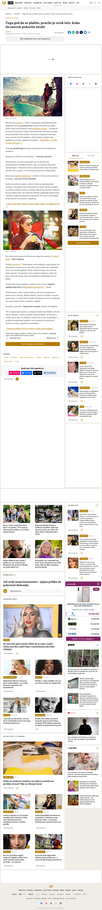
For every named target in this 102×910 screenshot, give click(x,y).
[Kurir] (14, 894)
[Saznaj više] (97, 645)
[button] (59, 32)
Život (17, 361)
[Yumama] (77, 894)
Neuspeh (47, 357)
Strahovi (14, 357)
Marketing (37, 898)
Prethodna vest (15, 338)
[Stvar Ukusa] (86, 894)
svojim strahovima (22, 176)
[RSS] (89, 83)
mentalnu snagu (39, 128)
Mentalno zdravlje (27, 357)
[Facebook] (71, 83)
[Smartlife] (60, 894)
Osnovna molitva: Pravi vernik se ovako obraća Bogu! (30, 328)
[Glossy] (44, 894)
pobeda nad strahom (34, 287)
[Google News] (96, 83)
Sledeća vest (51, 338)
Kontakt (44, 898)
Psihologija (8, 361)
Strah (6, 357)
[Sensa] (68, 894)
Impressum (29, 898)
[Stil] (4, 3)
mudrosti (55, 357)
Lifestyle (17, 14)
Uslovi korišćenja (70, 898)
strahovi (18, 123)
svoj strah (16, 264)
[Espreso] (30, 894)
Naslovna (9, 14)
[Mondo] (22, 894)
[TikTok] (83, 83)
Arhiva (49, 898)
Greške (38, 357)
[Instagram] (77, 83)
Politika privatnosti (58, 898)
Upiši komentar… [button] (16, 591)
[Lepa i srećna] (52, 894)
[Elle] (38, 894)
